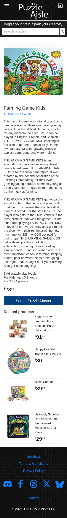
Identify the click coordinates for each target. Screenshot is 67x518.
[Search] (62, 31)
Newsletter (34, 456)
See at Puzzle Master (33, 301)
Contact (33, 498)
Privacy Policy (33, 470)
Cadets (26, 114)
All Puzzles (11, 114)
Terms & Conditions (33, 463)
